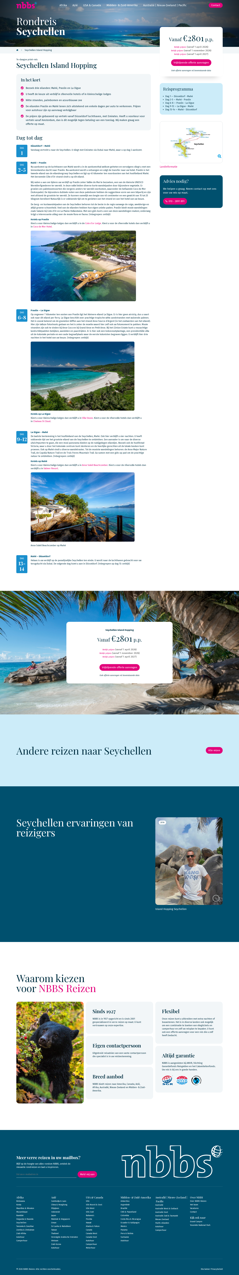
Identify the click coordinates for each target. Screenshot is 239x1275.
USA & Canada (92, 5)
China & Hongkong (59, 1205)
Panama (124, 1230)
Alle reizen (214, 750)
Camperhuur (21, 1240)
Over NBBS (196, 1197)
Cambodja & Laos (58, 1201)
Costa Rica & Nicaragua (131, 1219)
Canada (89, 1230)
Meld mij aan (87, 1174)
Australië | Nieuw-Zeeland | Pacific (164, 5)
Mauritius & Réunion (25, 1208)
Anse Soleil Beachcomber (95, 465)
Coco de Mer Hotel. (42, 226)
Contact (215, 5)
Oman (53, 1223)
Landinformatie (168, 166)
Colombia (125, 1215)
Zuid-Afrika (21, 1233)
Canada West (91, 1233)
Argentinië (125, 1205)
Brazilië (124, 1208)
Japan (53, 1215)
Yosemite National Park (200, 1225)
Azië (75, 5)
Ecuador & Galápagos (130, 1223)
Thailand (55, 1233)
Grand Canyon (196, 1221)
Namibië (20, 1215)
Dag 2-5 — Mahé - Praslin (178, 99)
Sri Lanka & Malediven (61, 1226)
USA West (90, 1208)
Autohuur (20, 1237)
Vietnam (54, 1240)
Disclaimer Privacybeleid (212, 1269)
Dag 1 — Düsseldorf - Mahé (179, 96)
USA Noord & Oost (94, 1205)
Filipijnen (55, 1208)
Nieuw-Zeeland (162, 1219)
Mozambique (22, 1212)
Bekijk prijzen (180, 47)
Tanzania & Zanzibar (25, 1226)
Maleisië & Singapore (60, 1219)
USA (87, 1201)
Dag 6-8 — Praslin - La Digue (179, 103)
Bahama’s (90, 1215)
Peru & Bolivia (127, 1233)
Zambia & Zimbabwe (25, 1230)
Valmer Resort (51, 468)
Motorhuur (90, 1248)
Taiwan (54, 1230)
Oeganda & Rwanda (24, 1219)
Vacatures (194, 1208)
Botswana (20, 1201)
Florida (89, 1219)
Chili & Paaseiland (128, 1212)
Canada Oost (91, 1237)
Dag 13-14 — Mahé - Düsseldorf (181, 109)
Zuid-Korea (56, 1244)
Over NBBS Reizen (198, 1201)
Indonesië (55, 1212)
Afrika (63, 5)
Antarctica (125, 1201)
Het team (194, 1205)
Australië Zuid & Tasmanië (166, 1216)
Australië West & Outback (166, 1208)
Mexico (124, 1226)
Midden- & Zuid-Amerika (122, 5)
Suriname (125, 1237)
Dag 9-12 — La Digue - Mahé (179, 106)
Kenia (18, 1205)
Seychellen (21, 1223)
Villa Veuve (87, 418)
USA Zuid (90, 1212)
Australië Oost (161, 1212)
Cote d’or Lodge (93, 223)
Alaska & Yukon (92, 1226)
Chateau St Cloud (41, 421)
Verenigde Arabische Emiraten (64, 1237)
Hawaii (88, 1223)
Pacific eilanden (162, 1223)
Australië (159, 1205)
